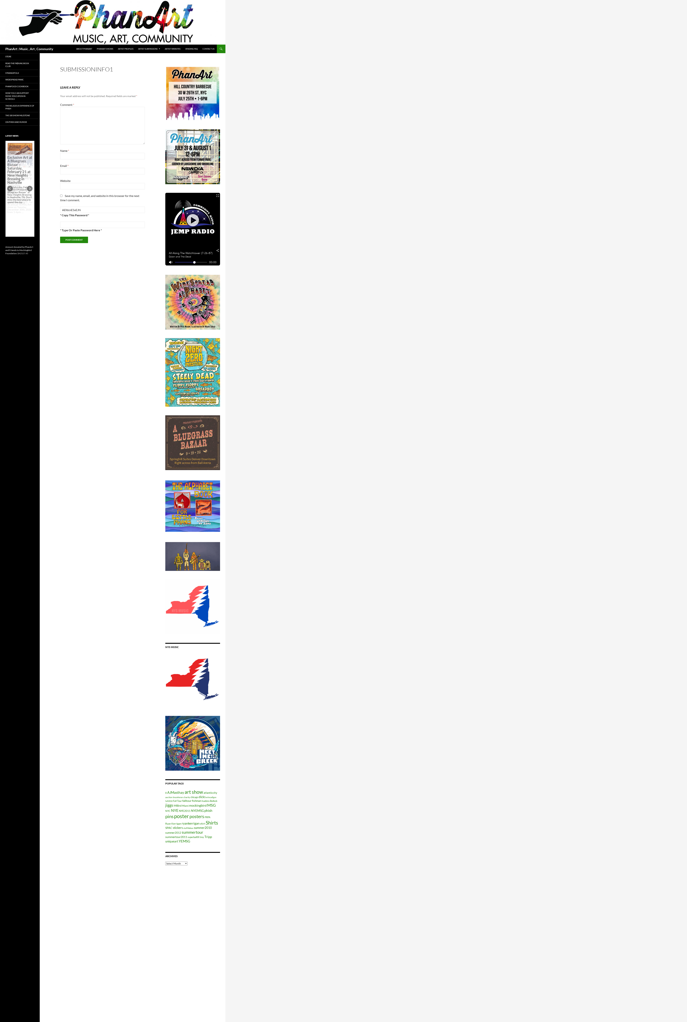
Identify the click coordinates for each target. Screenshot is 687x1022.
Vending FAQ (191, 49)
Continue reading (18, 214)
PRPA (207, 817)
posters (196, 816)
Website (65, 180)
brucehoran (178, 797)
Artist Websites (173, 49)
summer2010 (203, 828)
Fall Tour (177, 800)
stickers (178, 828)
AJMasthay (175, 792)
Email (64, 165)
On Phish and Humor (16, 122)
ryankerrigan (190, 823)
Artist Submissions (148, 49)
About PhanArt (84, 49)
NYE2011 (185, 810)
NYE (174, 810)
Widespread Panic (14, 79)
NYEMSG (197, 811)
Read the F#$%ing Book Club (17, 64)
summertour (192, 832)
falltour (186, 800)
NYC (167, 810)
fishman (196, 800)
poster (181, 816)
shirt (202, 823)
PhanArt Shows (105, 49)
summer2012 (173, 832)
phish (208, 811)
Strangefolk (12, 73)
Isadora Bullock (209, 800)
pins (169, 816)
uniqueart (171, 841)
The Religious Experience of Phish (19, 107)
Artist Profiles (125, 49)
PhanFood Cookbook (16, 86)
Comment (67, 104)
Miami (185, 805)
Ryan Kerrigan (173, 823)
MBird (178, 805)
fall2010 (168, 801)
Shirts (212, 823)
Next (30, 189)
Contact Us (209, 49)
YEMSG (184, 841)
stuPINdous (188, 828)
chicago (194, 797)
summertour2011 (176, 837)
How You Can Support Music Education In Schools (17, 96)
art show (194, 792)
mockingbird (198, 805)
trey (202, 837)
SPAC (168, 827)
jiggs (169, 805)
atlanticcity (210, 792)
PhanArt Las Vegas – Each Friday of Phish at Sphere (19, 150)
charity (186, 797)
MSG (211, 805)
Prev (10, 189)
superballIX (193, 837)
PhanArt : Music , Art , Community (29, 49)
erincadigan (211, 797)
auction (168, 797)
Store (8, 56)
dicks (202, 797)
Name (64, 150)
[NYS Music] (192, 680)
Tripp (208, 837)
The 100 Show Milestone (17, 115)
